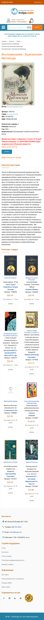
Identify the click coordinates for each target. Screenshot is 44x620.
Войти (13, 22)
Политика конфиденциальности (13, 560)
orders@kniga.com (15, 532)
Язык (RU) (37, 2)
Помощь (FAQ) (7, 583)
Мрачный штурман (10, 401)
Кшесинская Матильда (15, 106)
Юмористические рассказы (32, 279)
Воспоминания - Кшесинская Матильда (14, 49)
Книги (18, 41)
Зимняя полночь (32, 462)
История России (12, 114)
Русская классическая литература (12, 46)
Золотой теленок (10, 278)
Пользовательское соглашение (13, 579)
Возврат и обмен (7, 564)
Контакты (5, 552)
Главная (4, 41)
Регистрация (21, 22)
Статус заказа (7, 556)
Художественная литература (10, 44)
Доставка (5, 574)
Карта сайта (6, 587)
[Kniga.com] (22, 11)
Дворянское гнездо (11, 462)
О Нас (4, 548)
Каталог (11, 41)
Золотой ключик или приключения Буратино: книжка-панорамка (31, 404)
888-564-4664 (8, 2)
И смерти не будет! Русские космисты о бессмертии (10, 335)
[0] (33, 19)
